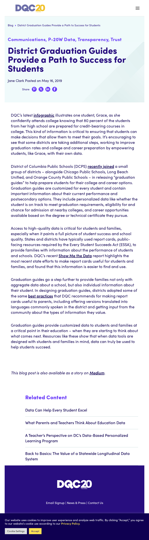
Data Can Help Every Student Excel (56, 409)
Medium (96, 372)
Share (25, 89)
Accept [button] (35, 531)
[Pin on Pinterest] (34, 89)
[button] (137, 8)
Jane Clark (16, 80)
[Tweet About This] (41, 89)
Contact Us (95, 503)
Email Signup (55, 503)
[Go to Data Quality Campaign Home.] (31, 8)
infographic (44, 115)
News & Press (76, 503)
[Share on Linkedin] (47, 89)
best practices (40, 295)
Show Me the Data (75, 255)
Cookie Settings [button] (16, 531)
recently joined (101, 166)
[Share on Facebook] (54, 89)
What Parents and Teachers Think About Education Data (75, 422)
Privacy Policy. (70, 523)
